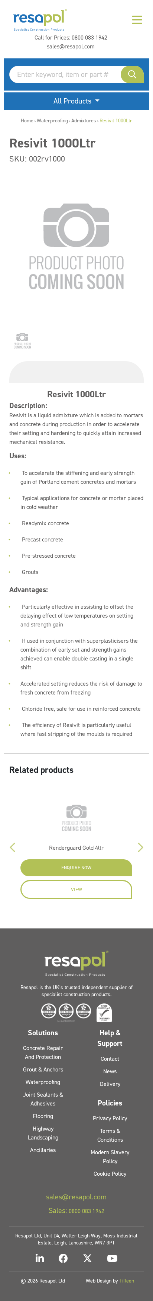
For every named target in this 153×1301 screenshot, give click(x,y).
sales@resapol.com (71, 46)
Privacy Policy (110, 1118)
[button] (132, 74)
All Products (73, 101)
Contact (110, 1059)
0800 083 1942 (89, 37)
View (76, 889)
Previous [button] (12, 847)
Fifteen (127, 1280)
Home (27, 120)
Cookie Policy (110, 1174)
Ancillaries (43, 1150)
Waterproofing (52, 120)
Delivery (110, 1084)
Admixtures (83, 120)
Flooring (43, 1116)
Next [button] (140, 847)
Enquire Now (76, 867)
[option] (22, 341)
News (110, 1071)
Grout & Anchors (43, 1069)
